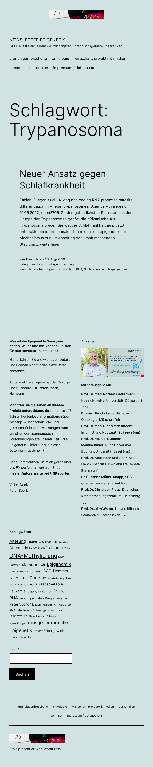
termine (41, 67)
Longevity (31, 591)
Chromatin (18, 547)
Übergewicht (54, 631)
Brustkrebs (51, 541)
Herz (12, 578)
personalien (19, 67)
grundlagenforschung (28, 58)
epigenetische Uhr (33, 564)
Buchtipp (63, 542)
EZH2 (26, 571)
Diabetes (53, 548)
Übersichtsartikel (20, 637)
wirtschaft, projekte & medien (100, 58)
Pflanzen (35, 604)
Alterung (17, 541)
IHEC (44, 578)
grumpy (54, 269)
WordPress (52, 749)
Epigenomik (59, 564)
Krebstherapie (51, 584)
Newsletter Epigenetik (37, 40)
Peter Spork (19, 604)
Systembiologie (17, 623)
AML (41, 542)
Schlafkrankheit (95, 269)
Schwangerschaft (44, 610)
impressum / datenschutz (75, 67)
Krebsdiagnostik (28, 584)
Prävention (47, 604)
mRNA (78, 269)
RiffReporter (63, 604)
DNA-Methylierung (33, 556)
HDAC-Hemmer (54, 571)
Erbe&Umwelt (16, 571)
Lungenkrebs (45, 591)
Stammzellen (18, 616)
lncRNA (67, 269)
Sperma (60, 610)
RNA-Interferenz (20, 610)
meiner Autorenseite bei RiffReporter (39, 473)
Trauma (38, 631)
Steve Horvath (37, 616)
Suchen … (17, 648)
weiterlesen (50, 244)
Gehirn (35, 571)
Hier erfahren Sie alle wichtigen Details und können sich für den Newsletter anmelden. (39, 365)
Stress (51, 616)
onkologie (60, 58)
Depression (37, 548)
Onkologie (24, 598)
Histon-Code (27, 577)
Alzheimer (32, 541)
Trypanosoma (117, 269)
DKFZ (66, 548)
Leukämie (17, 591)
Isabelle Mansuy (56, 578)
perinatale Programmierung (49, 598)
